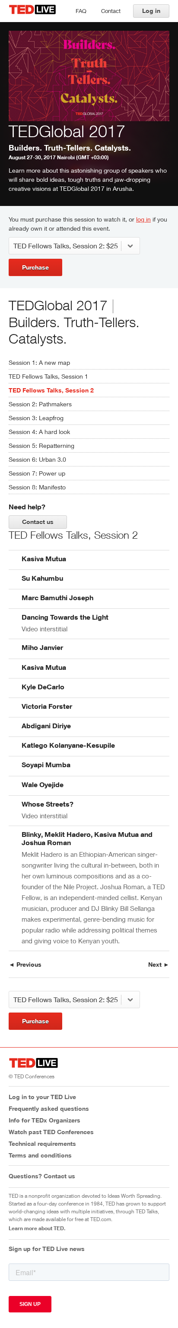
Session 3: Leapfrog (36, 417)
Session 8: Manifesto (37, 487)
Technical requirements (42, 1143)
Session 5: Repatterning (41, 445)
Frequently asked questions (49, 1108)
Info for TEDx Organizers (44, 1120)
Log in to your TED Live (42, 1096)
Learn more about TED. (37, 1228)
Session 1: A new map (39, 362)
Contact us (38, 521)
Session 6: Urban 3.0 (37, 459)
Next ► (158, 964)
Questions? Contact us (42, 1176)
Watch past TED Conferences (51, 1131)
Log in (151, 10)
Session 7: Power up (37, 473)
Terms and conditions (40, 1155)
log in (143, 219)
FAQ (81, 10)
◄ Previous (25, 964)
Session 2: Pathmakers (40, 404)
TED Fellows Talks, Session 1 (48, 376)
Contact (111, 10)
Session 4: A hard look (39, 431)
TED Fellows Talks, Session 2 (51, 390)
